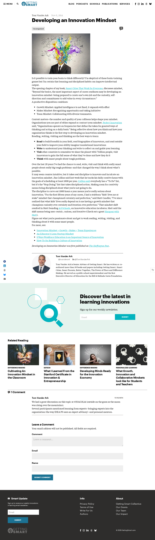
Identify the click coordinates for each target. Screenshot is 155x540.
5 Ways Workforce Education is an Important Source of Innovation (70, 237)
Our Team (121, 510)
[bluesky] (150, 4)
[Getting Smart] (29, 3)
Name (35, 463)
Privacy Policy (87, 503)
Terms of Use (86, 507)
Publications (110, 4)
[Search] (18, 4)
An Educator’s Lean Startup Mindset (55, 233)
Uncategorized (38, 29)
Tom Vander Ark (40, 15)
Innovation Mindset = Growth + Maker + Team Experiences (66, 230)
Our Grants (122, 507)
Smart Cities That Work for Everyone (84, 88)
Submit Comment (42, 477)
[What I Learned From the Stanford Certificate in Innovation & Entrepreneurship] (59, 354)
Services (125, 4)
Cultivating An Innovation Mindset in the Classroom (21, 374)
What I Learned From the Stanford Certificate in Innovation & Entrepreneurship (59, 375)
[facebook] (135, 4)
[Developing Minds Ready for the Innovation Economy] (95, 354)
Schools (95, 4)
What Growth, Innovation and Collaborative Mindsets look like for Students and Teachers (130, 377)
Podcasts (82, 4)
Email (35, 450)
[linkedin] (142, 4)
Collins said (84, 181)
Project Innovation (112, 122)
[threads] (146, 4)
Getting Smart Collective (128, 503)
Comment (37, 434)
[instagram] (139, 4)
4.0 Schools (64, 208)
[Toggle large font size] (153, 270)
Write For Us (86, 510)
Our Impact (122, 514)
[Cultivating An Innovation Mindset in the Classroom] (23, 354)
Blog (71, 4)
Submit (125, 317)
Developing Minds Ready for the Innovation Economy (95, 374)
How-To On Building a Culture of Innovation (59, 240)
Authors (84, 514)
